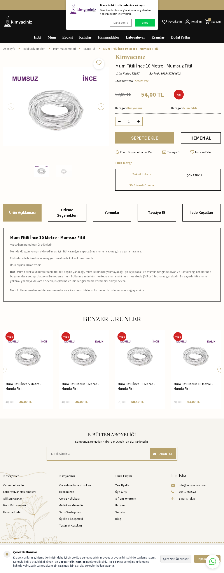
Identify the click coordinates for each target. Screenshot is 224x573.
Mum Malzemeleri (64, 49)
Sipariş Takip (187, 498)
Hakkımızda (66, 492)
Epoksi (67, 37)
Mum (52, 37)
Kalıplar (85, 37)
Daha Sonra (121, 23)
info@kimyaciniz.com (192, 485)
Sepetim (120, 512)
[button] (11, 106)
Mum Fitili (90, 49)
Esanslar (158, 37)
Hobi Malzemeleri (34, 49)
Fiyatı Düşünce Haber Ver (136, 152)
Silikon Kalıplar (12, 498)
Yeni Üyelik (122, 485)
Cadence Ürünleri (14, 485)
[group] (56, 107)
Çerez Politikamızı (72, 562)
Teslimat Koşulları (70, 525)
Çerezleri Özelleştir (176, 559)
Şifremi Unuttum (125, 498)
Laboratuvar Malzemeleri (19, 492)
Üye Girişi (121, 492)
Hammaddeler (108, 37)
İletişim (120, 505)
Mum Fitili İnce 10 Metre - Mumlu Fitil (136, 386)
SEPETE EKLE (144, 138)
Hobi (37, 37)
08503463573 (187, 492)
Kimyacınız (130, 57)
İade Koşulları (201, 212)
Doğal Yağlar (180, 37)
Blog (118, 519)
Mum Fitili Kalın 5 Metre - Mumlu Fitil (80, 386)
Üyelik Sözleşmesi (71, 519)
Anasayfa (9, 49)
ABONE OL (166, 454)
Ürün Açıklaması (22, 212)
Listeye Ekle (203, 152)
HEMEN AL (200, 138)
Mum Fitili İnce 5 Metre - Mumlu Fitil (23, 386)
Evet (145, 23)
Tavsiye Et (173, 152)
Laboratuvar (135, 37)
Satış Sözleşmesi (70, 512)
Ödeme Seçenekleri (67, 212)
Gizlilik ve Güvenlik (71, 505)
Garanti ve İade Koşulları (75, 485)
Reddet (114, 562)
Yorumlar (112, 212)
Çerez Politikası (69, 498)
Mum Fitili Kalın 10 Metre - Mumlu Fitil (193, 386)
